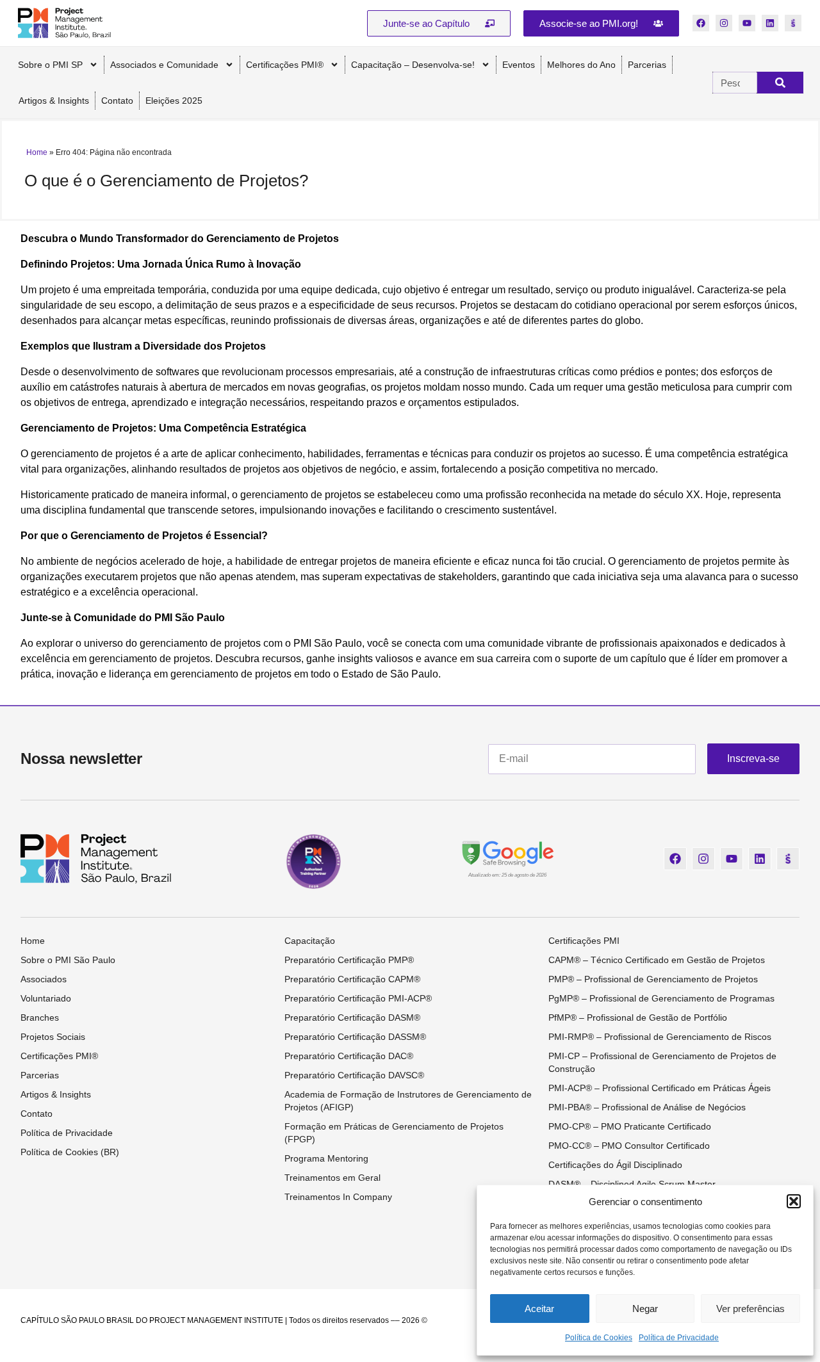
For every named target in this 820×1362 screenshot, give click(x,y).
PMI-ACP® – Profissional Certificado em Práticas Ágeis (659, 1088)
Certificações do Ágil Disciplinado (615, 1165)
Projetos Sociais (52, 1037)
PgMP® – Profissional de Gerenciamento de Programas (661, 998)
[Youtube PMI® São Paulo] (747, 23)
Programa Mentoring (326, 1158)
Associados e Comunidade (164, 65)
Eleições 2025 (173, 100)
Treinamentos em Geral (332, 1177)
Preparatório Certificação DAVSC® (354, 1075)
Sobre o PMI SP (50, 65)
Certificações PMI (583, 941)
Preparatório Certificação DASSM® (355, 1037)
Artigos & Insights (54, 100)
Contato (117, 100)
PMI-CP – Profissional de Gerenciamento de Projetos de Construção (662, 1062)
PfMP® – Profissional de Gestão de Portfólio (637, 1017)
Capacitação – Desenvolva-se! (413, 65)
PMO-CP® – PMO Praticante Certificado (629, 1126)
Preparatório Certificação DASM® (352, 1017)
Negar (645, 1308)
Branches (39, 1017)
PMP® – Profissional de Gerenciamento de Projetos (653, 979)
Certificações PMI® (285, 65)
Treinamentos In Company (338, 1197)
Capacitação (309, 941)
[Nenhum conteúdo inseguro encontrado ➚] (507, 852)
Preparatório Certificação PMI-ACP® (358, 998)
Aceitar (539, 1308)
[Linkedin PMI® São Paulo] (770, 23)
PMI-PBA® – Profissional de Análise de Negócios (647, 1107)
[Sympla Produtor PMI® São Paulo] (793, 23)
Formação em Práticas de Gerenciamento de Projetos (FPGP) (394, 1132)
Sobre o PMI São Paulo (67, 960)
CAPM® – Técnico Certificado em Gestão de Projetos (656, 960)
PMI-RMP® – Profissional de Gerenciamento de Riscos (659, 1037)
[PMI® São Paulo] (64, 23)
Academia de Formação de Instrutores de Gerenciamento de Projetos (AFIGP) (408, 1100)
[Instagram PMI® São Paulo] (724, 23)
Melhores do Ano (581, 65)
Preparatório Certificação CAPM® (352, 979)
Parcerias (647, 65)
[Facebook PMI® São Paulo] (701, 23)
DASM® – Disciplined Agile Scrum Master (632, 1184)
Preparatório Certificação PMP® (349, 960)
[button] (793, 1201)
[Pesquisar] (780, 82)
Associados (43, 979)
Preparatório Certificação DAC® (348, 1056)
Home (36, 152)
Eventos (518, 65)
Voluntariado (45, 998)
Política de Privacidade (679, 1337)
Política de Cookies (598, 1337)
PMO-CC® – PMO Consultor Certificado (629, 1145)
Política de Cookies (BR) (69, 1152)
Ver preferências (750, 1308)
